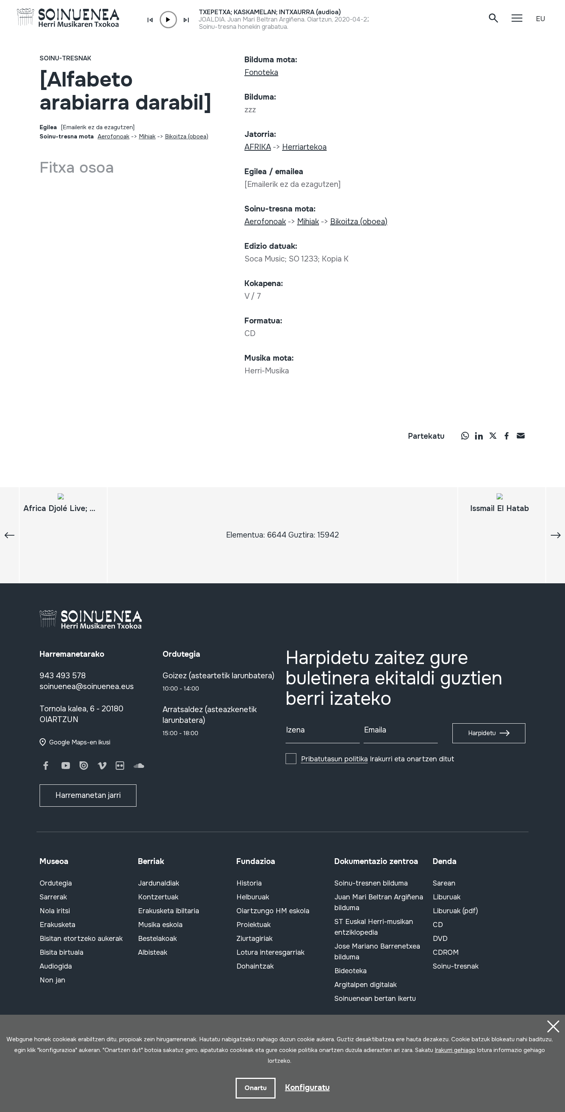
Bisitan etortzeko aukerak (81, 938)
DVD (440, 938)
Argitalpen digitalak (365, 984)
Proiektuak (253, 925)
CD (438, 925)
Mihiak (147, 136)
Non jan (52, 980)
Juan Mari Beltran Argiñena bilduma (378, 902)
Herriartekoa (304, 147)
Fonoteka (261, 72)
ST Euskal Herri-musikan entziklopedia (373, 927)
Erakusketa (57, 925)
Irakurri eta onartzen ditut (377, 759)
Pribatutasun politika (334, 759)
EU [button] (540, 19)
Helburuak (252, 897)
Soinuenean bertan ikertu (375, 998)
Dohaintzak (255, 966)
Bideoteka (350, 971)
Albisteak (152, 952)
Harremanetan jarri (88, 795)
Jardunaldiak (158, 883)
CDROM (446, 952)
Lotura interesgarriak (270, 952)
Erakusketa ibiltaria (168, 911)
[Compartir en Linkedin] (479, 436)
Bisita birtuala (61, 952)
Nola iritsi (55, 911)
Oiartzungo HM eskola (272, 911)
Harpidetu (482, 733)
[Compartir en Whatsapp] (465, 436)
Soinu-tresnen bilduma (371, 883)
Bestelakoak (157, 938)
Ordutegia (56, 883)
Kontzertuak (158, 897)
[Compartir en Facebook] (507, 436)
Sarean (444, 883)
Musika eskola (160, 925)
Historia (249, 883)
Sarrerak (53, 897)
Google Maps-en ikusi (79, 742)
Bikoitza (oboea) (186, 136)
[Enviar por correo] (520, 436)
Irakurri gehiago (455, 1050)
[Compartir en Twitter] (493, 436)
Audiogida (56, 966)
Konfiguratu (307, 1087)
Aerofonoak (114, 136)
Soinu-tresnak (65, 58)
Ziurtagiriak (254, 938)
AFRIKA (257, 147)
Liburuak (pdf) (455, 911)
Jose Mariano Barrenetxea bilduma (377, 951)
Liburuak (446, 897)
